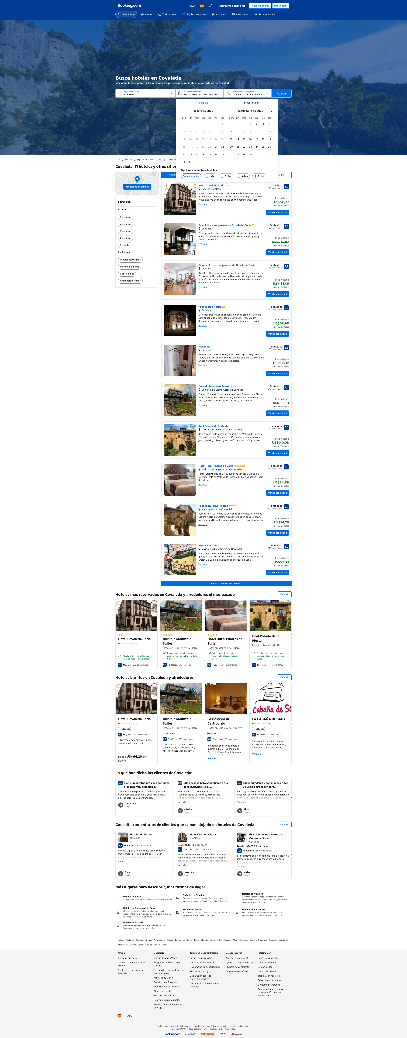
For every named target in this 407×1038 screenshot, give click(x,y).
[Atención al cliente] (210, 6)
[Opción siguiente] (291, 634)
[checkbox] (222, 123)
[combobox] (146, 94)
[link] (137, 217)
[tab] (202, 103)
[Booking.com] (129, 6)
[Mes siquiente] (271, 111)
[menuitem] (126, 14)
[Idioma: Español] (202, 6)
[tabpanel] (226, 144)
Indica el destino (131, 92)
